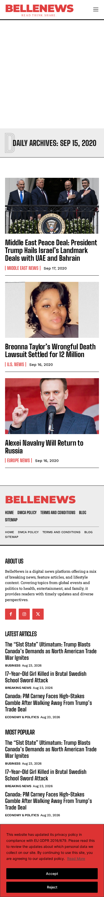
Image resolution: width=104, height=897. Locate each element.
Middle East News (22, 268)
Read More (76, 858)
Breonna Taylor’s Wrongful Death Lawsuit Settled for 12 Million (50, 350)
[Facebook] (10, 614)
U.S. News (15, 364)
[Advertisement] (52, 74)
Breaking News (18, 688)
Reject (52, 887)
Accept (52, 873)
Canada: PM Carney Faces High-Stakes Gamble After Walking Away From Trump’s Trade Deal (48, 703)
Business (12, 665)
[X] (37, 614)
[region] (52, 860)
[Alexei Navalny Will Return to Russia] (52, 406)
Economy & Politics (22, 717)
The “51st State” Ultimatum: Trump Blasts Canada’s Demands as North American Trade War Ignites (51, 651)
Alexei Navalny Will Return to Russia (44, 447)
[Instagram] (24, 614)
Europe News (18, 460)
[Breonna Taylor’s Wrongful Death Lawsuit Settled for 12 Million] (52, 310)
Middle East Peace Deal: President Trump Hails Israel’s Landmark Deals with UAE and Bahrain (51, 250)
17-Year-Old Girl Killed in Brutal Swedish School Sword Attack (45, 677)
